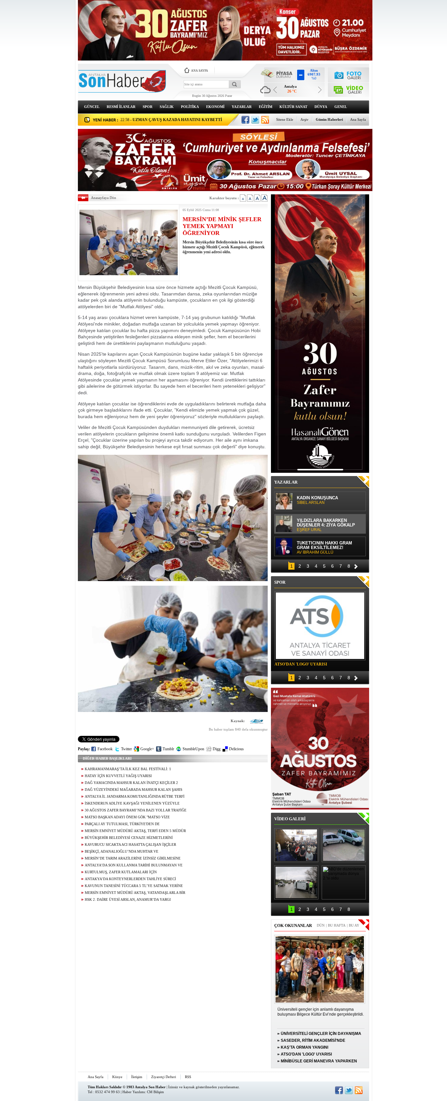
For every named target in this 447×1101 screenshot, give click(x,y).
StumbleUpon (193, 749)
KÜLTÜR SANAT (293, 107)
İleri (356, 565)
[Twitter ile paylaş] (255, 120)
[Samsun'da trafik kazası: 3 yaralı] (296, 882)
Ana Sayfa (358, 119)
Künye (117, 1077)
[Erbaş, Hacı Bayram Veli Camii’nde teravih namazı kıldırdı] (296, 845)
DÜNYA (320, 107)
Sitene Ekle (284, 119)
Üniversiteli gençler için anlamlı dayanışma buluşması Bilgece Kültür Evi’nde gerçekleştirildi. (320, 1012)
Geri (284, 565)
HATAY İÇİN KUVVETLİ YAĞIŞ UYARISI (118, 776)
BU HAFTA (337, 925)
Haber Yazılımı (133, 1092)
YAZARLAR (242, 107)
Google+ (147, 749)
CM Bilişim (155, 1092)
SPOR (147, 107)
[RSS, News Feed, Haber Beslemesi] (265, 120)
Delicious (236, 749)
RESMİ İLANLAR (121, 107)
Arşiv (304, 119)
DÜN (321, 925)
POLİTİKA (190, 107)
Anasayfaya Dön (103, 198)
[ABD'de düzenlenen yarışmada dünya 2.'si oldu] (344, 882)
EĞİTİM (265, 107)
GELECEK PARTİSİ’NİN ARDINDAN (320, 525)
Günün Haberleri (329, 119)
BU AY (354, 925)
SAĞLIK (167, 107)
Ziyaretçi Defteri (163, 1077)
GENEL (340, 107)
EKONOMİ (215, 107)
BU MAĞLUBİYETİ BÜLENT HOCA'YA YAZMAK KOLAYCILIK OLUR (329, 548)
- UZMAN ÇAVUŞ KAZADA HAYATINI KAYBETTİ (171, 119)
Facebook (105, 749)
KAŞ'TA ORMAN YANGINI (304, 1047)
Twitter (126, 749)
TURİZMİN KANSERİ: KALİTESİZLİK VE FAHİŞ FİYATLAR (322, 503)
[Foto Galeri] (348, 74)
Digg (217, 749)
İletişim (136, 1077)
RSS (188, 1077)
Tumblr (168, 749)
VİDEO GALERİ (290, 818)
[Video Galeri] (348, 88)
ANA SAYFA (199, 70)
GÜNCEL (91, 107)
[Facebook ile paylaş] (245, 120)
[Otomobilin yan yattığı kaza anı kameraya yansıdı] (344, 845)
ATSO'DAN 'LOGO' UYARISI (301, 664)
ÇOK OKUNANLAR (293, 925)
